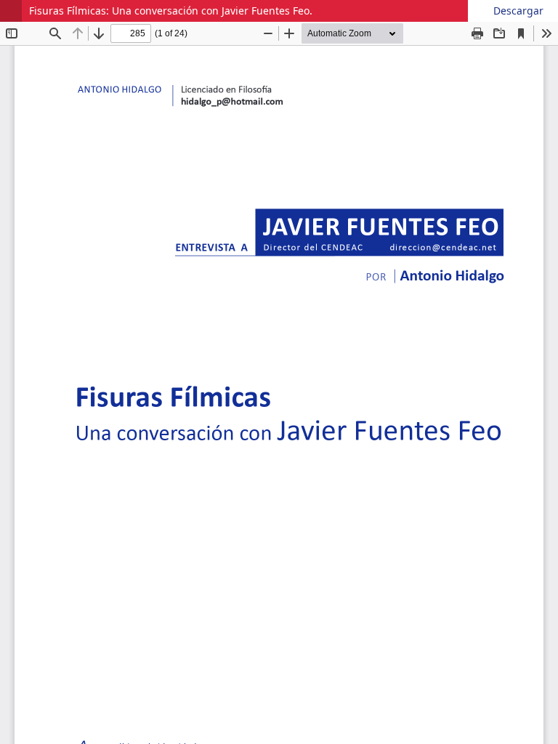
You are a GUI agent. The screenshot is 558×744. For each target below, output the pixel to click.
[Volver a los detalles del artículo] (11, 11)
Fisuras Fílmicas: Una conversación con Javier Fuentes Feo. (170, 10)
